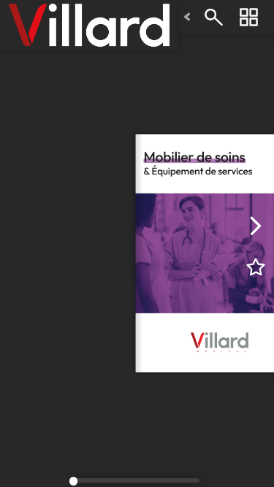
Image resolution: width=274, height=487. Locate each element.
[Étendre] (187, 17)
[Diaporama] (248, 17)
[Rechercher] (213, 17)
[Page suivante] (255, 225)
